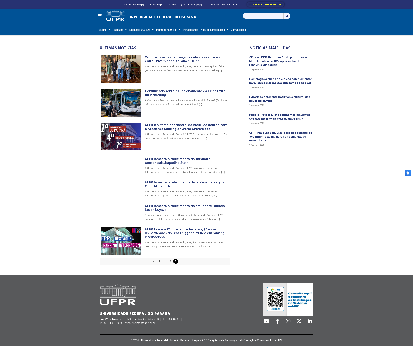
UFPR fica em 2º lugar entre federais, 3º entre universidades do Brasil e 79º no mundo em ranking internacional (184, 233)
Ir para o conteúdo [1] (134, 4)
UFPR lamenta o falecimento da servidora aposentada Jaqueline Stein (177, 161)
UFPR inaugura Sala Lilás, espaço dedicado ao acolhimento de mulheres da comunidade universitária (280, 136)
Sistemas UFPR (274, 4)
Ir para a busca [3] (173, 4)
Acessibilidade (218, 4)
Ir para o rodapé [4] (193, 4)
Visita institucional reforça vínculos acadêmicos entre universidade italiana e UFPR (182, 59)
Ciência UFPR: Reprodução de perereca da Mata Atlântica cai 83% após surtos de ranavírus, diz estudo (278, 61)
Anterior (153, 261)
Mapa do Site (233, 4)
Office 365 (255, 4)
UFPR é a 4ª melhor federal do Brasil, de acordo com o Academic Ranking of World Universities (186, 127)
